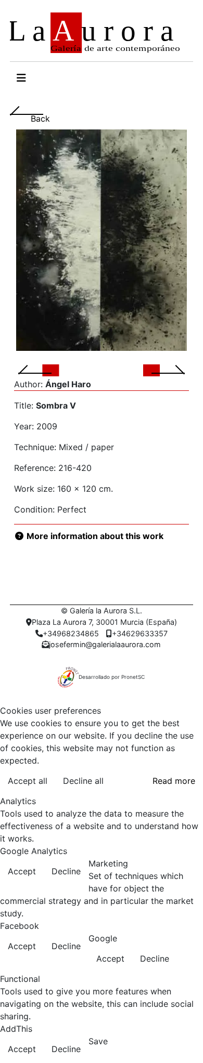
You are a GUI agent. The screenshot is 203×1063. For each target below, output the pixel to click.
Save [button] (98, 1041)
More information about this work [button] (93, 536)
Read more (174, 781)
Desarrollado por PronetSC (112, 677)
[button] (47, 369)
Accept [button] (22, 871)
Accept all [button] (27, 781)
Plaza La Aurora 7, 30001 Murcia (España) (104, 622)
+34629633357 (140, 633)
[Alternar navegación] (21, 78)
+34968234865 (71, 633)
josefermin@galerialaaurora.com (105, 644)
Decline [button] (66, 871)
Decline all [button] (83, 781)
